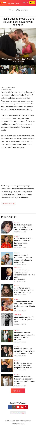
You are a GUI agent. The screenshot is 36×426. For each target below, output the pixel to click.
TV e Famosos (18, 10)
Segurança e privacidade (18, 423)
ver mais (16, 391)
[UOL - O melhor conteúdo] (3, 3)
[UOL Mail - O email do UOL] (24, 2)
